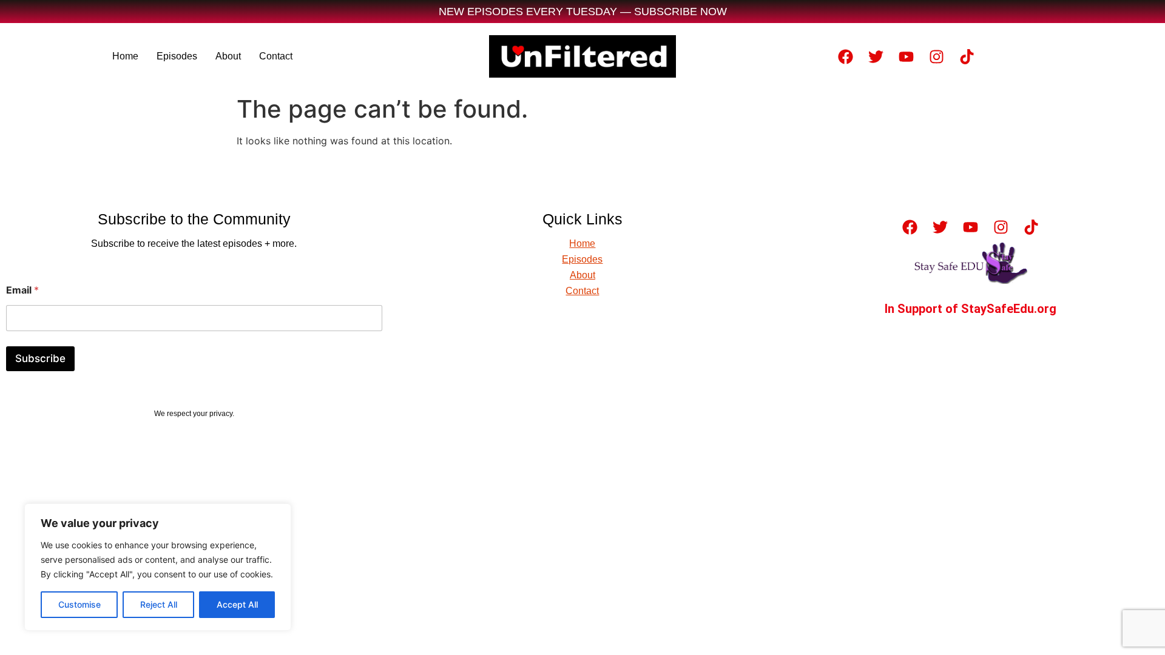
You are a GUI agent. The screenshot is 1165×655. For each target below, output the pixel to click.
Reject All (158, 604)
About (228, 56)
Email (22, 290)
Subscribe (40, 358)
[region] (157, 567)
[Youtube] (906, 56)
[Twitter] (875, 56)
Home (125, 56)
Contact (275, 56)
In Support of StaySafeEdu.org (970, 308)
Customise (79, 604)
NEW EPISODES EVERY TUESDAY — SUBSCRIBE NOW (583, 11)
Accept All (237, 604)
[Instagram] (936, 56)
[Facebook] (845, 56)
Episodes (177, 56)
